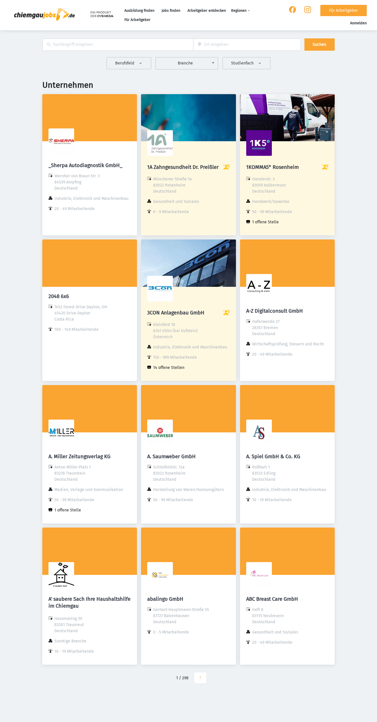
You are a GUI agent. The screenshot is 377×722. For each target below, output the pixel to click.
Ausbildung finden (139, 10)
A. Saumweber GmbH (171, 456)
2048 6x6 (58, 296)
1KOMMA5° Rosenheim (272, 167)
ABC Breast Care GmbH (272, 599)
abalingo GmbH (165, 599)
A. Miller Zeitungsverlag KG (79, 456)
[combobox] (117, 44)
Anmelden (358, 23)
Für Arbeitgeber (137, 20)
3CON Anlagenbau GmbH (175, 313)
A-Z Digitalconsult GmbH (274, 311)
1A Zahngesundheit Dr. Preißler (183, 167)
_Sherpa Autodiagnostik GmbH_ (85, 165)
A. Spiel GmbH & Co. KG (273, 456)
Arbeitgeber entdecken (206, 10)
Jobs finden (171, 10)
